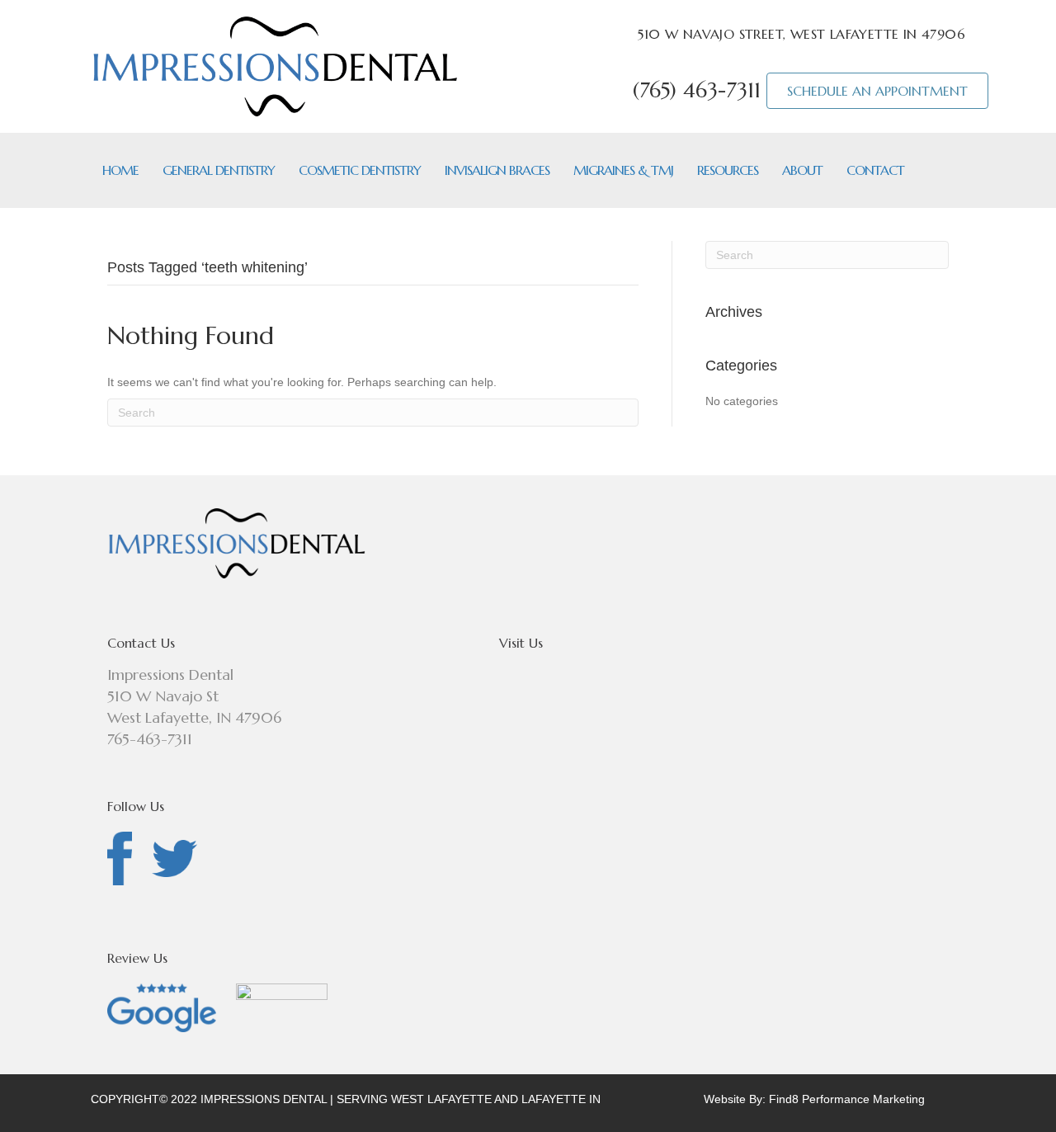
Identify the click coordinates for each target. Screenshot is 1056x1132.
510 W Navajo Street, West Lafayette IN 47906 (801, 34)
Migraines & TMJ (623, 170)
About (802, 170)
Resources (727, 170)
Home (120, 170)
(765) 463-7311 (697, 90)
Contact (875, 170)
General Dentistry (219, 170)
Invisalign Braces (497, 170)
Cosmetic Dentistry (360, 170)
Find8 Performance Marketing (847, 1099)
